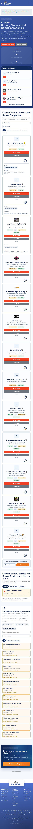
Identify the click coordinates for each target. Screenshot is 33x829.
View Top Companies (8, 44)
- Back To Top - (16, 771)
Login (14, 801)
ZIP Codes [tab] (22, 586)
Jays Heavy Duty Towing (14, 89)
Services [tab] (6, 586)
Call (4, 76)
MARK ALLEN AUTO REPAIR (15, 379)
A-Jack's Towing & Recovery (15, 292)
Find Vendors (27, 796)
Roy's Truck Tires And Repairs (15, 98)
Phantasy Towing (11, 81)
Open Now (24, 130)
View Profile (16, 155)
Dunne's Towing (15, 350)
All (4, 130)
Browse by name (21, 44)
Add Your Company (23, 564)
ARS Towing (15, 321)
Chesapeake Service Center (15, 440)
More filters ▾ (6, 126)
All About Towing (15, 408)
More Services (5, 800)
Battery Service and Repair (13, 130)
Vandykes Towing (16, 535)
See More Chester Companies (16, 104)
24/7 (5, 132)
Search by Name (10, 564)
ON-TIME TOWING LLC (13, 72)
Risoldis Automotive (15, 503)
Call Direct (17, 152)
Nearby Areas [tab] (13, 586)
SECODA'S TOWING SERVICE (15, 472)
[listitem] (16, 50)
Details (16, 157)
